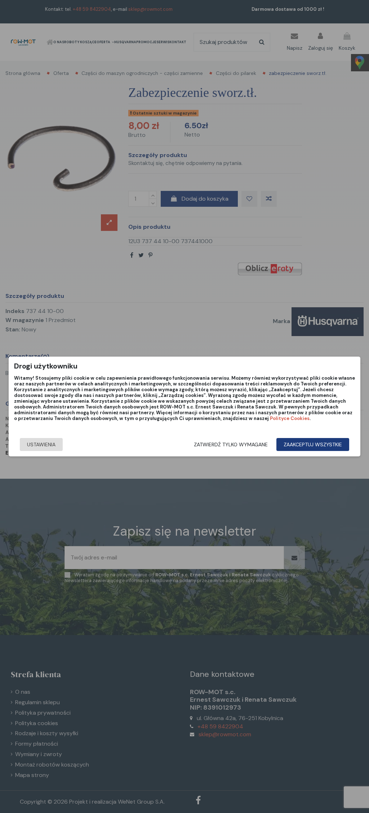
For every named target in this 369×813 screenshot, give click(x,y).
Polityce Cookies (290, 418)
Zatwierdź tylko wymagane (231, 444)
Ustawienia (41, 444)
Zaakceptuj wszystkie (313, 444)
